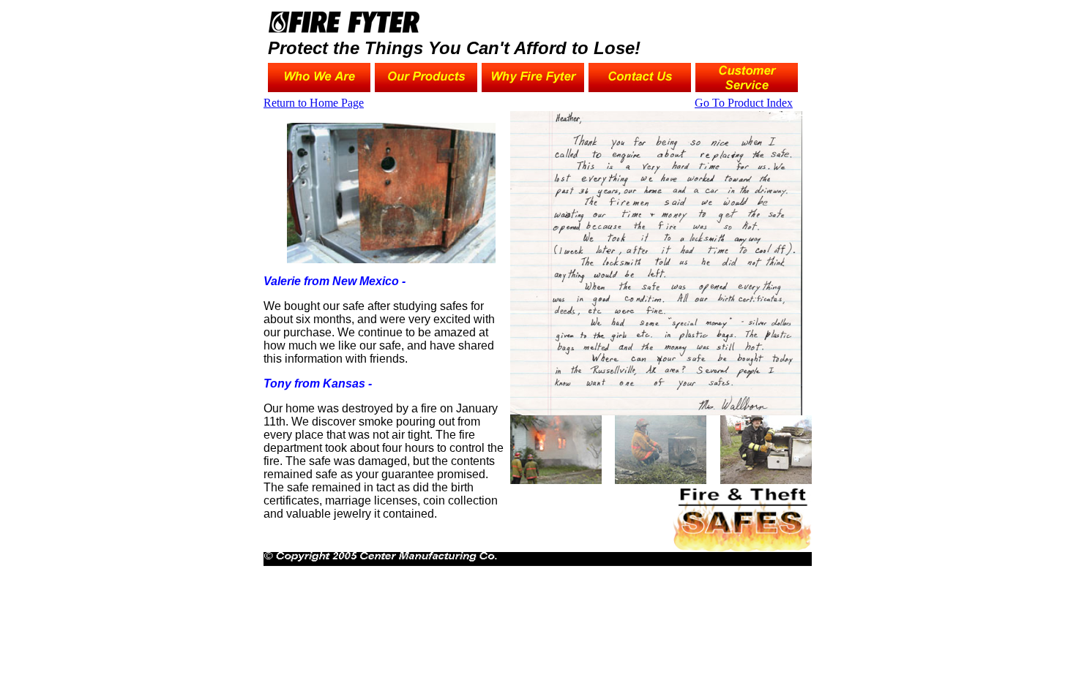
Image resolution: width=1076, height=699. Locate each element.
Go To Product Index (744, 103)
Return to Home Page (314, 103)
